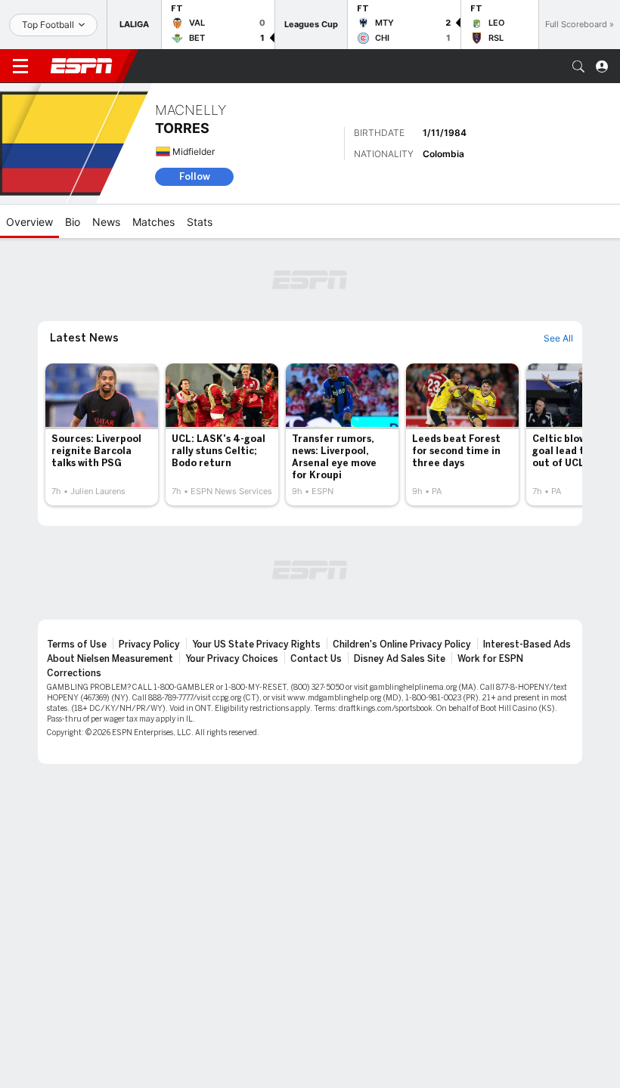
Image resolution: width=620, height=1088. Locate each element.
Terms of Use (77, 644)
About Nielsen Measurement (110, 659)
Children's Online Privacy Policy (402, 644)
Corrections (74, 673)
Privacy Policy (149, 644)
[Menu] (20, 66)
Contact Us (316, 659)
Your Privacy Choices (231, 659)
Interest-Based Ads (527, 644)
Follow (194, 176)
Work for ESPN (490, 659)
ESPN (82, 65)
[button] (578, 66)
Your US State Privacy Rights (256, 644)
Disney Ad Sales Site (399, 659)
